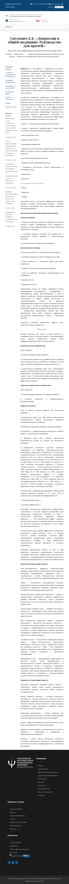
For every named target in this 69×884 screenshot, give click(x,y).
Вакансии (13, 829)
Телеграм (40, 4)
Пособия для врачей (9, 93)
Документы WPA (11, 107)
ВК (47, 4)
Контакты (51, 7)
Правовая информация (17, 816)
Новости (12, 812)
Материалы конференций (10, 81)
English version (59, 7)
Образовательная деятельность (48, 772)
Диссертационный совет (18, 822)
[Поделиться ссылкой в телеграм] (16, 862)
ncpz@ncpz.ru (14, 846)
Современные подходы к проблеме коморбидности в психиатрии (11, 217)
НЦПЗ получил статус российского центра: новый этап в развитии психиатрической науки (11, 126)
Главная (8, 54)
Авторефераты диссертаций (10, 87)
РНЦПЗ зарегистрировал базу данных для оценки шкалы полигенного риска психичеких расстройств (11, 148)
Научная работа (43, 769)
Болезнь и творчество (9, 98)
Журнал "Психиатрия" (45, 792)
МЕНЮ (7, 27)
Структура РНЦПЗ (16, 809)
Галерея (8, 103)
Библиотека (18, 54)
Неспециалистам (43, 789)
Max (34, 4)
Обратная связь (55, 4)
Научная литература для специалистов (10, 75)
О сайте (12, 819)
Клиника (41, 782)
